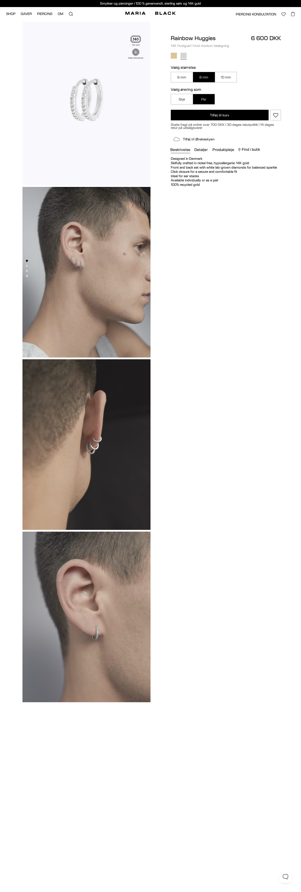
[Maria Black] (150, 13)
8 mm (203, 77)
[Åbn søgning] (71, 14)
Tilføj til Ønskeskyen (199, 139)
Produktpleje (223, 149)
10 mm (226, 77)
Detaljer (201, 149)
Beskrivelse (180, 149)
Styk (182, 99)
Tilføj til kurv (219, 115)
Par (203, 99)
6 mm (181, 77)
